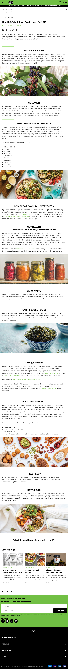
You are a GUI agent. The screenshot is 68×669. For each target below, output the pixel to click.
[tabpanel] (13, 569)
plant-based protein (12, 375)
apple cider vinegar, (27, 249)
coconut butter (50, 388)
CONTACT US (6, 650)
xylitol (24, 214)
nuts (53, 373)
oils (43, 388)
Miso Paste (42, 434)
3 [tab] (7, 591)
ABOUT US (5, 644)
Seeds (13, 427)
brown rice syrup (9, 216)
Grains (6, 432)
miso (18, 249)
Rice (13, 432)
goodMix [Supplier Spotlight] (33, 571)
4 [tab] (9, 591)
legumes (48, 373)
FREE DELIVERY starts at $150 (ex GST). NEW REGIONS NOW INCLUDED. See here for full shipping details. (34, 6)
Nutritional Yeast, (32, 434)
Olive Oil (13, 147)
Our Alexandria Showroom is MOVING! (12, 571)
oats (57, 373)
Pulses (6, 429)
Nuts (6, 427)
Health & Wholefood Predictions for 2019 (24, 22)
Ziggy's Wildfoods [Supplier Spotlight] (54, 571)
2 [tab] (4, 591)
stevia (31, 214)
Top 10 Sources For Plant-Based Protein (26, 379)
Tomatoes (7, 158)
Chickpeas (8, 155)
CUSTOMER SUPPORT (9, 638)
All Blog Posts (8, 17)
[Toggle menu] (2, 2)
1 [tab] (2, 591)
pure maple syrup (23, 216)
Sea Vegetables (52, 434)
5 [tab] (11, 591)
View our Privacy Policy (15, 615)
